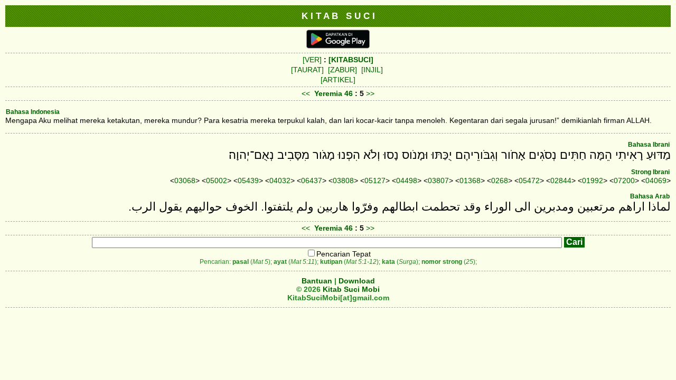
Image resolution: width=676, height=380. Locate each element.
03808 (343, 180)
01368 (470, 180)
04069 (655, 180)
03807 (438, 180)
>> (370, 93)
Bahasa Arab (650, 196)
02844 (560, 180)
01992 (592, 180)
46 (349, 93)
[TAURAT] (307, 69)
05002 (216, 180)
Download (357, 281)
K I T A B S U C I (338, 16)
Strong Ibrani (650, 172)
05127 (375, 180)
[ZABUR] (342, 69)
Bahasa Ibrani (649, 144)
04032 (279, 180)
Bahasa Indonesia (33, 112)
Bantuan (317, 281)
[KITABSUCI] (350, 59)
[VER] (312, 59)
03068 (184, 180)
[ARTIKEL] (338, 79)
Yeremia (328, 93)
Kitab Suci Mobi (351, 289)
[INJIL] (372, 69)
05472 (529, 180)
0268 (499, 180)
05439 (248, 180)
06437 (311, 180)
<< (306, 93)
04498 (406, 180)
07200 (624, 180)
